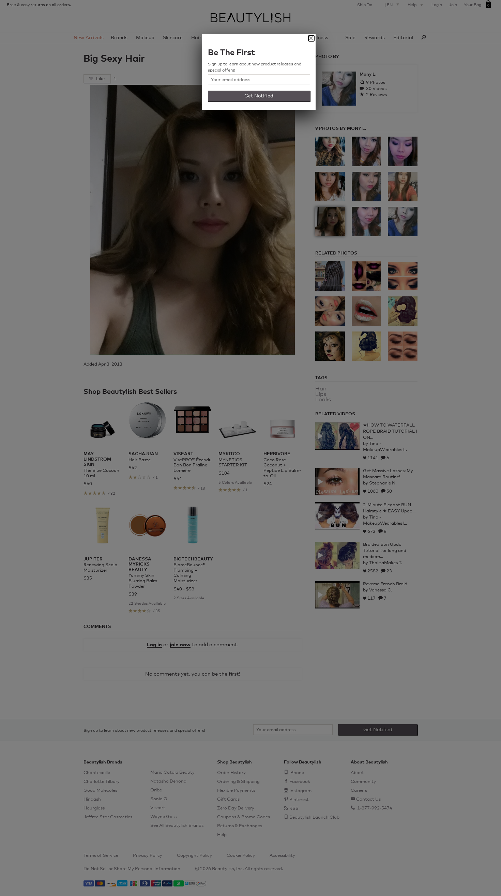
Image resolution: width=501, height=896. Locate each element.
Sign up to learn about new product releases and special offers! (254, 67)
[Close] (311, 38)
